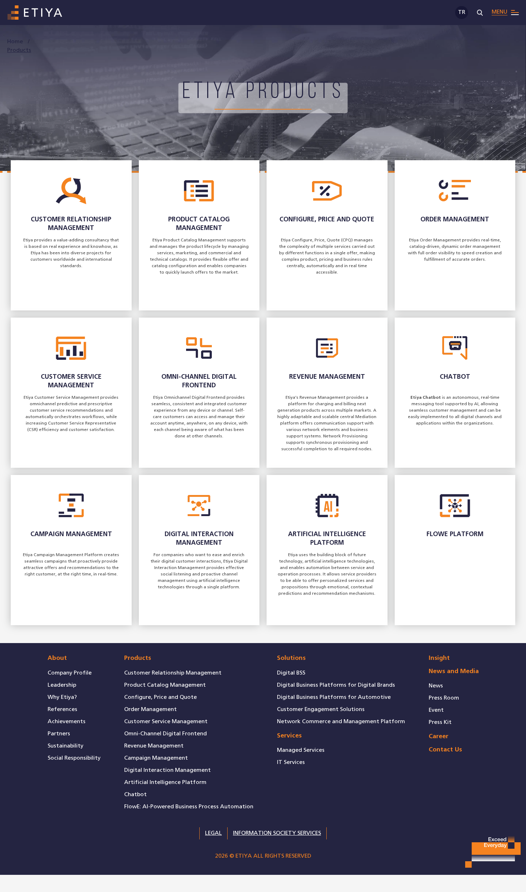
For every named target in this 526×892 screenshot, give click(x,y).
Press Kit (440, 722)
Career (438, 737)
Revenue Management (154, 746)
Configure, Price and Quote (160, 697)
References (62, 709)
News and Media (454, 671)
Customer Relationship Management (172, 673)
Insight (439, 658)
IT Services (291, 762)
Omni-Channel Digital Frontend (165, 733)
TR (461, 12)
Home (15, 41)
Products (137, 658)
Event (436, 710)
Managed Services (301, 750)
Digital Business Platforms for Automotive (334, 697)
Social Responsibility (74, 758)
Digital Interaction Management (167, 770)
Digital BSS (291, 673)
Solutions (291, 658)
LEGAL (213, 833)
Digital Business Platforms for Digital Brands (336, 685)
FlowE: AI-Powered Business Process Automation (188, 806)
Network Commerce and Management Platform (341, 721)
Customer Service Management (166, 721)
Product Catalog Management (165, 685)
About (57, 658)
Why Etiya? (62, 697)
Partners (59, 733)
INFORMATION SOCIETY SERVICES (277, 833)
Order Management (150, 709)
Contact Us (445, 750)
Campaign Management (156, 758)
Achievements (67, 721)
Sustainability (65, 746)
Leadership (62, 685)
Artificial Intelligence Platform (165, 782)
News (436, 685)
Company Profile (70, 673)
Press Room (444, 698)
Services (289, 736)
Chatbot (135, 794)
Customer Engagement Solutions (321, 709)
